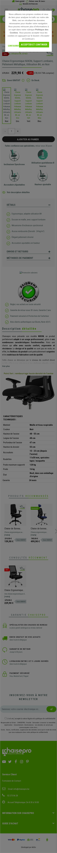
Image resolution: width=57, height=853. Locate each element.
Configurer (13, 46)
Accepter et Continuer (34, 44)
